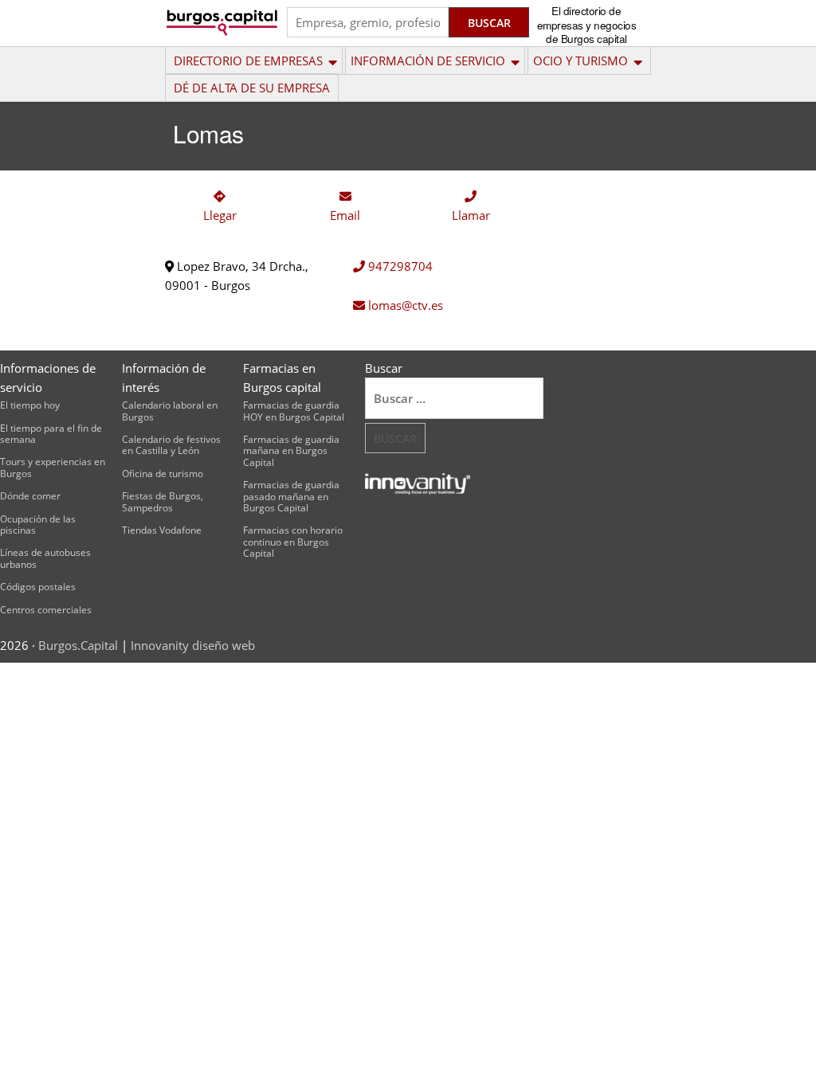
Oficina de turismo (162, 473)
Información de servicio (428, 60)
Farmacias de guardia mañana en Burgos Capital (291, 450)
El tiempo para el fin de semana (51, 433)
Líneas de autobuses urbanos (45, 558)
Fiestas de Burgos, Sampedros (162, 501)
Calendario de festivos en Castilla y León (171, 444)
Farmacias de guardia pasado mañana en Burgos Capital (291, 496)
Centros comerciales (46, 609)
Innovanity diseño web (193, 645)
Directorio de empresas (248, 60)
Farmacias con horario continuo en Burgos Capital (293, 541)
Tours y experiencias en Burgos (52, 467)
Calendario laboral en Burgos (170, 410)
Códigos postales (38, 586)
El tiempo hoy (30, 405)
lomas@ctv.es (404, 305)
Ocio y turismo (580, 60)
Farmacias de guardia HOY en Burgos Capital (293, 410)
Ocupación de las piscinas (38, 524)
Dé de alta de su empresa (252, 88)
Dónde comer (30, 496)
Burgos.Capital (78, 645)
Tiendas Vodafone (162, 530)
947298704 (399, 266)
